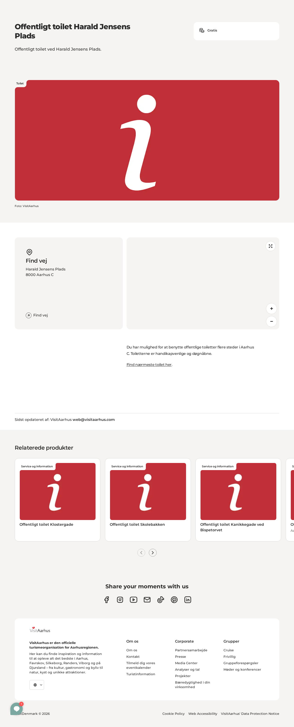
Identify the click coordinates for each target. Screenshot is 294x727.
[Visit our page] (120, 600)
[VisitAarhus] (43, 629)
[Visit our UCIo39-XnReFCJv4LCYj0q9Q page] (134, 600)
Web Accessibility (202, 714)
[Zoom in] (271, 308)
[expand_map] (271, 246)
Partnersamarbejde (191, 650)
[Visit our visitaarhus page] (106, 600)
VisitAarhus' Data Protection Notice (250, 714)
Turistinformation (140, 674)
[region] (203, 283)
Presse (180, 657)
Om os (131, 650)
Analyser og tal (187, 669)
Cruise (228, 650)
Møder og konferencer (242, 669)
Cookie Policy (173, 714)
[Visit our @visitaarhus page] (161, 600)
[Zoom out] (271, 321)
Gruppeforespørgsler (240, 663)
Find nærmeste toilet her (149, 364)
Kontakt (133, 657)
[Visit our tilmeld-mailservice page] (147, 600)
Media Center (186, 663)
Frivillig (229, 657)
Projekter (183, 676)
